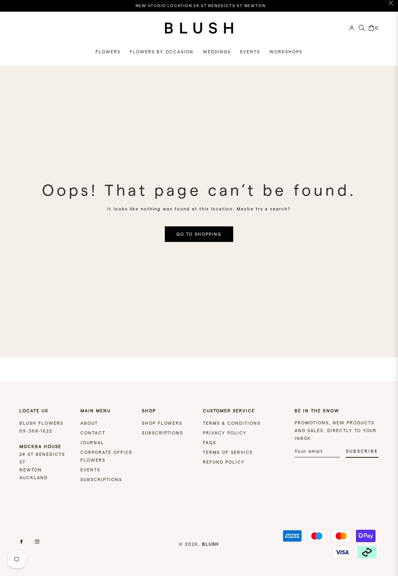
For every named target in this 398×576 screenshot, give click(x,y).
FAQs (209, 442)
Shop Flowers (162, 423)
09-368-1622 (35, 431)
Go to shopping (199, 234)
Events (90, 469)
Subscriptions (101, 479)
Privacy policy (225, 433)
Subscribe (362, 451)
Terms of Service (228, 452)
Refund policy (224, 462)
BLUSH (210, 544)
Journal (92, 442)
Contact (92, 433)
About (89, 423)
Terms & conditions (231, 423)
